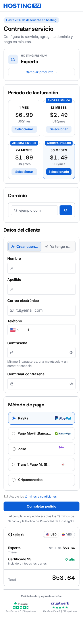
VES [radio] (69, 534)
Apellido (14, 279)
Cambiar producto (40, 72)
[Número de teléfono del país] (15, 330)
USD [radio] (53, 534)
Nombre (14, 258)
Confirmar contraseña (25, 374)
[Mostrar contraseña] (71, 352)
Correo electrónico (23, 300)
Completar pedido (41, 506)
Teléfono (14, 321)
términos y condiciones (41, 496)
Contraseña (17, 343)
